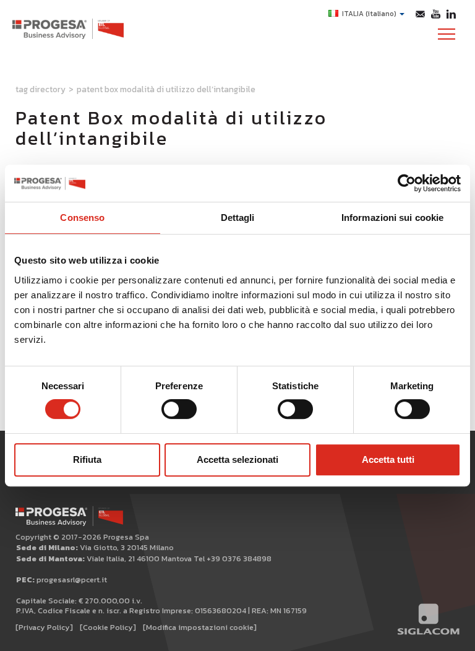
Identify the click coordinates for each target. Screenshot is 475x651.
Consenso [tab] (82, 217)
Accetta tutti (388, 459)
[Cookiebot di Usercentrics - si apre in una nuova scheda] (407, 183)
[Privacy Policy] (44, 627)
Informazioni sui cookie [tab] (392, 217)
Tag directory (40, 89)
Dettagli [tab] (238, 217)
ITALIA (369, 14)
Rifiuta (87, 459)
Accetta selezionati (237, 459)
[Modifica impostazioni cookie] (200, 627)
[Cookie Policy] (108, 627)
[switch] (179, 409)
